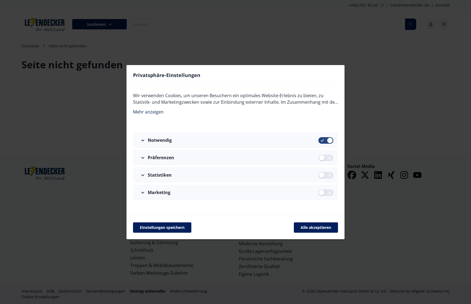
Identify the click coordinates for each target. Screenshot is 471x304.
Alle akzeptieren (316, 227)
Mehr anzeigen (148, 112)
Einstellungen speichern (162, 227)
